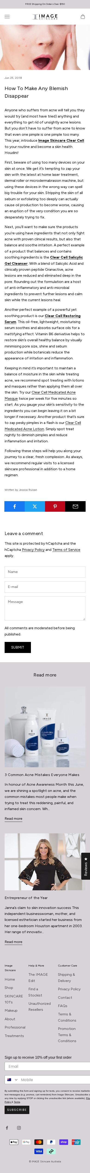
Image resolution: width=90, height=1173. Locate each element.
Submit (17, 647)
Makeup (11, 1010)
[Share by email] (75, 506)
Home (10, 979)
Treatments (14, 1036)
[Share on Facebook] (15, 506)
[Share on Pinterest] (55, 506)
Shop (9, 987)
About (10, 1019)
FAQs (62, 1006)
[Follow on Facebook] (7, 1128)
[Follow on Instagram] (19, 1128)
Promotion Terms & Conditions (67, 1034)
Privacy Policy (33, 549)
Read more (13, 818)
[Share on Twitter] (35, 506)
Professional (15, 1027)
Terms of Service (66, 549)
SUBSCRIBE (17, 1110)
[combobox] (12, 1080)
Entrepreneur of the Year (26, 898)
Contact (65, 997)
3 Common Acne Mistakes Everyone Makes (42, 775)
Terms (17, 1102)
